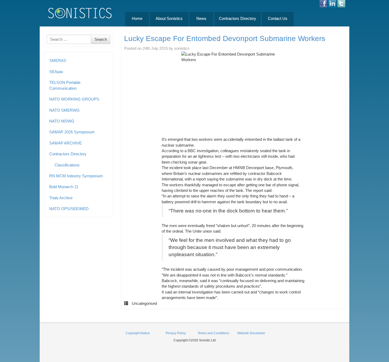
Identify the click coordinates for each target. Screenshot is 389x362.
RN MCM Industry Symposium (76, 176)
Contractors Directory (237, 18)
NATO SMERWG (64, 110)
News (201, 18)
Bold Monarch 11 (63, 186)
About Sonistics (169, 18)
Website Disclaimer (251, 333)
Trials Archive (61, 198)
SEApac (56, 71)
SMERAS (57, 60)
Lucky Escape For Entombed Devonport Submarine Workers (224, 38)
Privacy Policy (176, 333)
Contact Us (277, 18)
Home (137, 18)
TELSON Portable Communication (64, 85)
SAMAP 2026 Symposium (72, 132)
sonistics (181, 48)
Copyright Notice (138, 333)
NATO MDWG (61, 121)
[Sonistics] (80, 13)
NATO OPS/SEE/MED (69, 208)
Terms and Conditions (213, 333)
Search (100, 39)
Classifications (67, 165)
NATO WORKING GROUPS (74, 99)
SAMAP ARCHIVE (65, 143)
